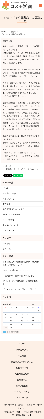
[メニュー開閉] (40, 5)
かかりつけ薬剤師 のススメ (15, 270)
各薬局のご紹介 (9, 193)
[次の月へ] (38, 304)
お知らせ (6, 243)
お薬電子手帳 (22, 367)
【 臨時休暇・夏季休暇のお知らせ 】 (19, 275)
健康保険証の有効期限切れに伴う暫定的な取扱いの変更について (21, 263)
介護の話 (7, 166)
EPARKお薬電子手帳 (11, 214)
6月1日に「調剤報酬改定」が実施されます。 (20, 282)
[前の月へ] (27, 304)
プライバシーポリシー (12, 225)
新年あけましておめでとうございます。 (23, 169)
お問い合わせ (8, 219)
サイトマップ (8, 230)
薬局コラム (14, 32)
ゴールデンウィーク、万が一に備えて (19, 289)
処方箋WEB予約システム (13, 209)
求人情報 (6, 204)
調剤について (8, 198)
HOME (3, 32)
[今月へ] (33, 304)
